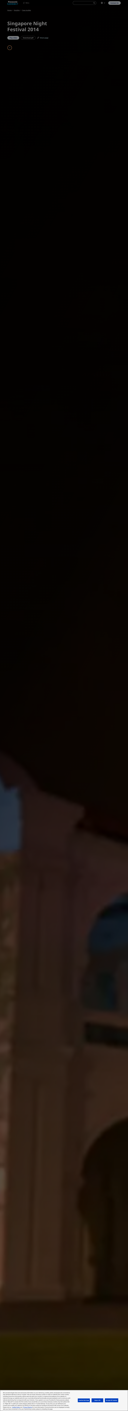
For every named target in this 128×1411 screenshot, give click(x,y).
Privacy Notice (27, 1407)
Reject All (97, 1400)
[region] (64, 1400)
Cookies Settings (84, 1400)
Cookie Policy (16, 1407)
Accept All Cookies (111, 1400)
